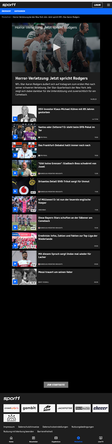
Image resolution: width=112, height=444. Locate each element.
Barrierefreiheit (44, 431)
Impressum (9, 426)
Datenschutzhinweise (28, 426)
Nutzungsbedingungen (83, 426)
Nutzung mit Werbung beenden (19, 431)
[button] (56, 47)
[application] (56, 47)
